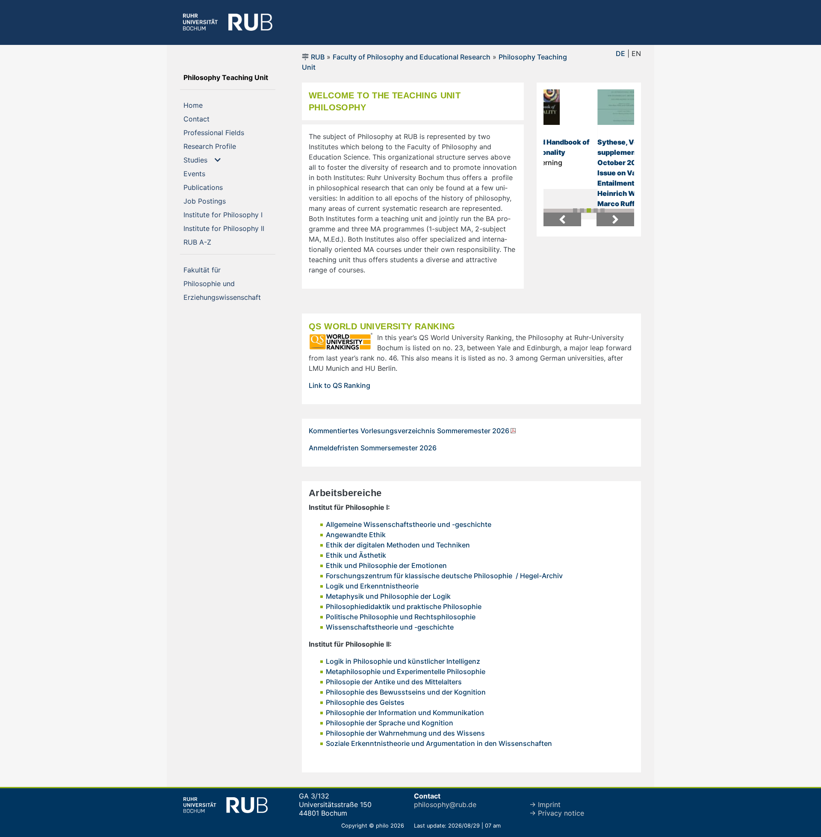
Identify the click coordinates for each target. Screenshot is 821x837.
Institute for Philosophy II (229, 228)
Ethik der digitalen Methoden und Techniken (398, 545)
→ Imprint (545, 804)
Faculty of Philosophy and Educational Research (411, 57)
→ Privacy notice (556, 813)
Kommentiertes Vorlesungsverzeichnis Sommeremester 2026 (409, 430)
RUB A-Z (211, 241)
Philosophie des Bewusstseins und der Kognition (406, 692)
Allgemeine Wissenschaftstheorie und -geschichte (408, 524)
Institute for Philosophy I (229, 214)
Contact (210, 118)
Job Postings (218, 200)
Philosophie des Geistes (365, 702)
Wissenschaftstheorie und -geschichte (390, 627)
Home (206, 105)
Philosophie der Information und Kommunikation (405, 712)
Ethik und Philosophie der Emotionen (386, 565)
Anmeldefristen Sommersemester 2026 (373, 448)
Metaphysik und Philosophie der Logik (388, 596)
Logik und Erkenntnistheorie (372, 586)
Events (208, 173)
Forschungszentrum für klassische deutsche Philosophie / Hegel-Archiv (444, 575)
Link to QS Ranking (339, 385)
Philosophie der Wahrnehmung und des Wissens (405, 733)
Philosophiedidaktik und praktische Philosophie (403, 606)
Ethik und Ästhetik (356, 555)
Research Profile (223, 146)
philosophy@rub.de (445, 804)
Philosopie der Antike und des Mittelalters (394, 681)
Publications (217, 187)
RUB (318, 57)
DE (620, 53)
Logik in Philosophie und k (369, 661)
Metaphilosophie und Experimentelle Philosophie (405, 671)
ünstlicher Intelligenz (446, 661)
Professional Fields (227, 132)
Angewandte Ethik (356, 534)
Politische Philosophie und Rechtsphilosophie (400, 616)
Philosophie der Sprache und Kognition (389, 723)
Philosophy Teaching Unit (229, 77)
